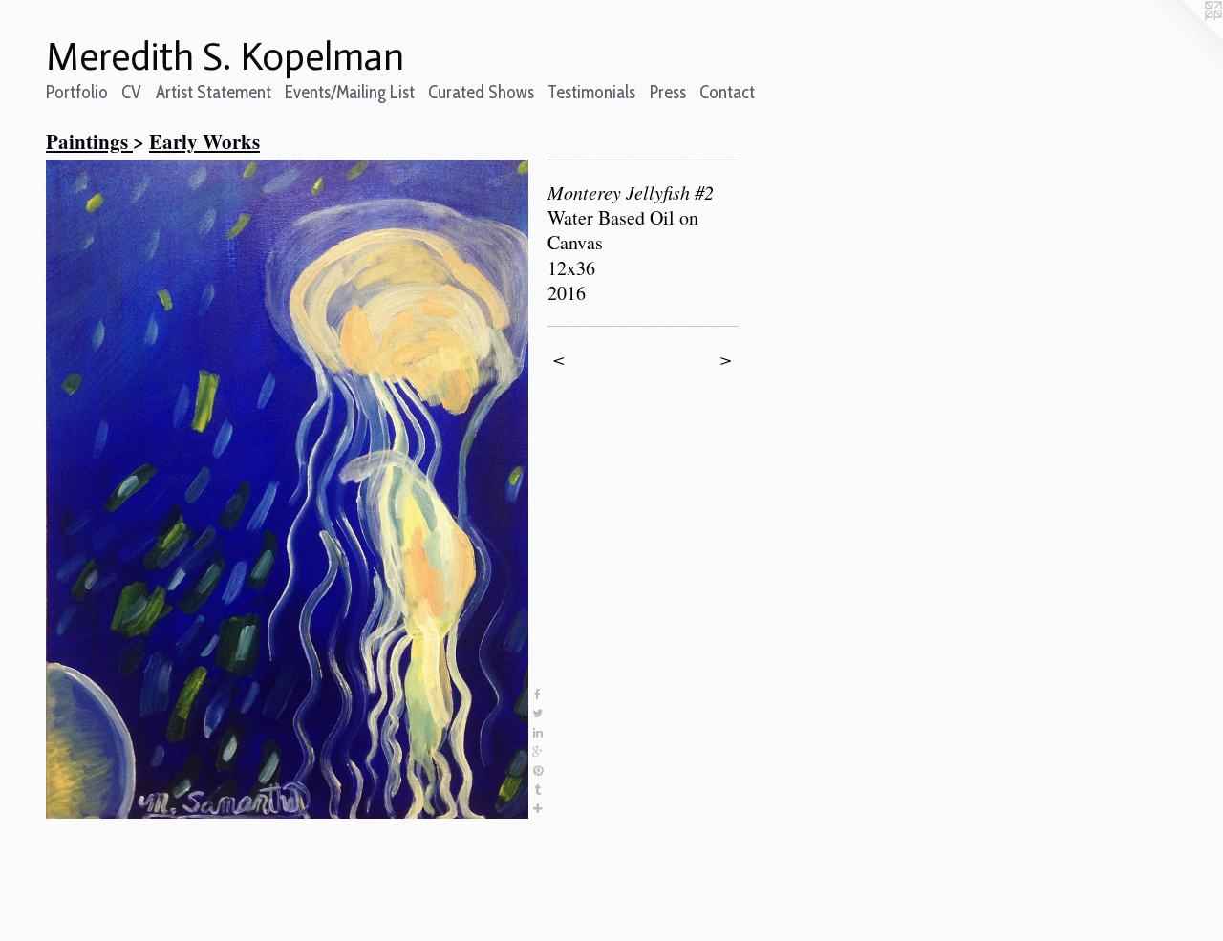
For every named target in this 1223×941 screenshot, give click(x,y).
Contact (727, 92)
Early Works (204, 141)
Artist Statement (213, 92)
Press (668, 92)
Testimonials (591, 92)
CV (131, 92)
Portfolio (77, 92)
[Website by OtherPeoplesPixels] (1185, 38)
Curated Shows (481, 92)
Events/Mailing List (350, 92)
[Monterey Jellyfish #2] (287, 489)
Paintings (89, 141)
